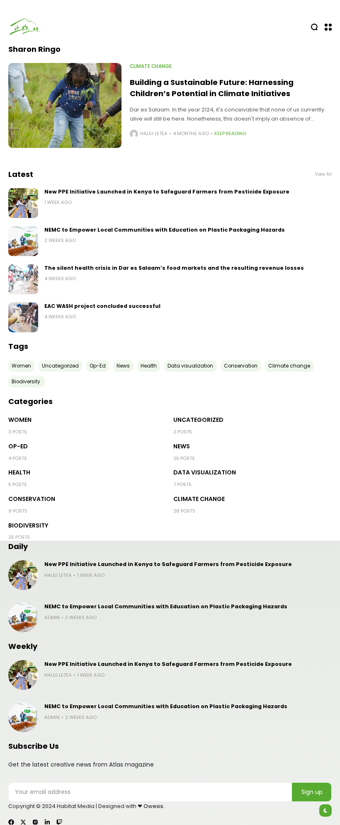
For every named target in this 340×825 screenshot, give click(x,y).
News (181, 446)
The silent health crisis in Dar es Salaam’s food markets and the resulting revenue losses (174, 267)
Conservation (31, 499)
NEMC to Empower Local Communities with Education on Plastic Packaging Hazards (164, 229)
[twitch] (59, 822)
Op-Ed (18, 446)
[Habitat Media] (24, 27)
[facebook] (11, 822)
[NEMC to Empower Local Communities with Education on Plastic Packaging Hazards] (23, 241)
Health (19, 472)
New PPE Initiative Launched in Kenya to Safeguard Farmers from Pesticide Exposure (166, 191)
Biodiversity (28, 525)
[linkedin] (47, 822)
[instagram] (35, 822)
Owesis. (154, 806)
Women (20, 420)
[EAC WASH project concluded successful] (23, 317)
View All (323, 174)
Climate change (151, 66)
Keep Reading (230, 133)
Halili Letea (154, 133)
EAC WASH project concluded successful (102, 306)
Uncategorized (198, 420)
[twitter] (23, 822)
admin (52, 617)
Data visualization (204, 472)
